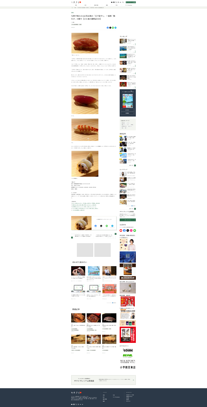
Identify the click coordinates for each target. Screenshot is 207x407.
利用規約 (127, 399)
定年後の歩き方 (124, 126)
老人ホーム (130, 126)
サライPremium (116, 397)
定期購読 (127, 113)
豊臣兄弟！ (123, 122)
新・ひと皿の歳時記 (75, 330)
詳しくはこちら (128, 219)
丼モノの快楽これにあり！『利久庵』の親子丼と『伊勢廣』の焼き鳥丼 (86, 203)
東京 (80, 24)
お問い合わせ (128, 401)
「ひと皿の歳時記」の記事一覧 (78, 210)
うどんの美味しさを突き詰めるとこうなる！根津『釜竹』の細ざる (85, 208)
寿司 (88, 350)
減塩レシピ (123, 124)
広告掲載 (127, 398)
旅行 (85, 5)
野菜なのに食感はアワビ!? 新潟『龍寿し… (109, 347)
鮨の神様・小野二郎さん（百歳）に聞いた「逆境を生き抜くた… (131, 62)
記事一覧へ (131, 165)
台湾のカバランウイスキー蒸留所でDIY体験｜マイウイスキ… (131, 40)
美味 (76, 5)
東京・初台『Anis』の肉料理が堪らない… (78, 326)
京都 (73, 350)
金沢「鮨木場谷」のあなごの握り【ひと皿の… (77, 347)
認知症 (132, 124)
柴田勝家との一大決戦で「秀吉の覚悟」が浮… (131, 148)
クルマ (128, 122)
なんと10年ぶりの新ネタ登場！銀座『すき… (94, 347)
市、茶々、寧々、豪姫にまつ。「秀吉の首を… (131, 143)
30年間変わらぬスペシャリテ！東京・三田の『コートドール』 (84, 206)
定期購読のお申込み (129, 396)
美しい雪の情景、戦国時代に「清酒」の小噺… (131, 137)
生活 (116, 5)
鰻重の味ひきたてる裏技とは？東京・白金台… (93, 326)
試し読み (127, 110)
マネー (128, 124)
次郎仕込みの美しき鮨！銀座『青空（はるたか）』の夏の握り (84, 205)
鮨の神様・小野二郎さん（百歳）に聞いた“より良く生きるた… (131, 69)
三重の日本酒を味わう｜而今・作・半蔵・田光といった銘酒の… (131, 48)
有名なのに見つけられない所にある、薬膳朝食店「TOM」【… (131, 84)
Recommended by (109, 302)
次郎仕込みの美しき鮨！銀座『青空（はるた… (109, 326)
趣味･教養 (96, 5)
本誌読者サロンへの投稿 (130, 394)
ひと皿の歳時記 (75, 24)
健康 (107, 5)
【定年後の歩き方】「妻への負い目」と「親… (131, 154)
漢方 (125, 127)
